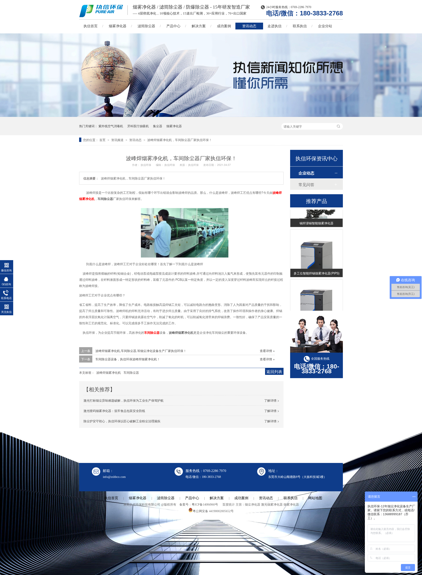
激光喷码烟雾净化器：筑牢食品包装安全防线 (114, 410)
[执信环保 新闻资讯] (211, 115)
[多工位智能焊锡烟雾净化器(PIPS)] (316, 259)
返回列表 (274, 371)
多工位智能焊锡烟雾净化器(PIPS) (317, 267)
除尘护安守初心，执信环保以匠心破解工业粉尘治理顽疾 (122, 421)
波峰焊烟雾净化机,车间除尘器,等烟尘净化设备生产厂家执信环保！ (140, 350)
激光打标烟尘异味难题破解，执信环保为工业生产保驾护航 (124, 400)
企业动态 (306, 173)
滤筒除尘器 (146, 26)
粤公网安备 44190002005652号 (213, 511)
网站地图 (315, 498)
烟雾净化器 (117, 26)
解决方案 (199, 26)
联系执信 (300, 26)
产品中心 (173, 26)
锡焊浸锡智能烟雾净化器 (316, 217)
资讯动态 (249, 26)
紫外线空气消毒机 (110, 126)
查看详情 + (267, 350)
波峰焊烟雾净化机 (108, 372)
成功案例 (224, 26)
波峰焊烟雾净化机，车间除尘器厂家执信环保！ (179, 140)
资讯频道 (117, 140)
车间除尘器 (152, 332)
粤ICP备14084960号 (205, 504)
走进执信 (274, 26)
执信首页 (91, 26)
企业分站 (325, 26)
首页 (102, 140)
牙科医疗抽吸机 (138, 126)
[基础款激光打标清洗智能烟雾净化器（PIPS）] (316, 309)
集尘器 (157, 126)
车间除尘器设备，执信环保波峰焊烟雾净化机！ (127, 359)
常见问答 (306, 184)
